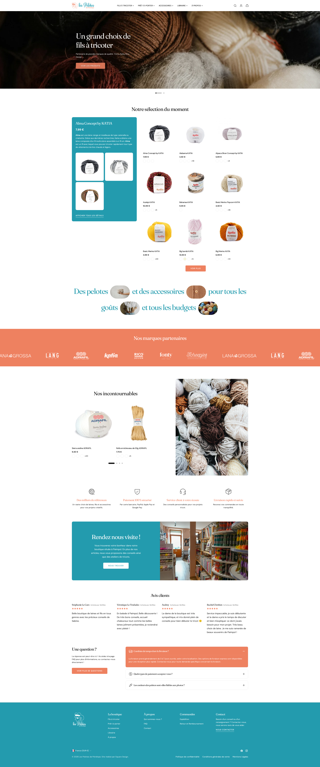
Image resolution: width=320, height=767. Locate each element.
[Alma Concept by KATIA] (159, 133)
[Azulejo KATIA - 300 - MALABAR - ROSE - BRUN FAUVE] (144, 209)
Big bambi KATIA (186, 251)
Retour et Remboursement (192, 723)
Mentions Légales (240, 756)
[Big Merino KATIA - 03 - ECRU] (221, 258)
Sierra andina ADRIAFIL (81, 448)
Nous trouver (116, 565)
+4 (229, 161)
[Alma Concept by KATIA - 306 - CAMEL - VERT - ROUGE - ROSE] (148, 160)
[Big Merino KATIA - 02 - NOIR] (217, 258)
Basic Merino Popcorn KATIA (228, 202)
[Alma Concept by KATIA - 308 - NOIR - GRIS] (152, 160)
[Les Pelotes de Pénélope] (32, 356)
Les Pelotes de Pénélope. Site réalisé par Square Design (103, 756)
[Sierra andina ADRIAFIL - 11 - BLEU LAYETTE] (82, 456)
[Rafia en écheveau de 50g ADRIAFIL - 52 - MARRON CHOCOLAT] (118, 456)
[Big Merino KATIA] (232, 231)
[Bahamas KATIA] (195, 182)
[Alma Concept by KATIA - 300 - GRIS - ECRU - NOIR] (144, 160)
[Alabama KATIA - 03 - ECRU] (188, 160)
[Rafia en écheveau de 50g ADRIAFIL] (137, 423)
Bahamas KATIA (186, 202)
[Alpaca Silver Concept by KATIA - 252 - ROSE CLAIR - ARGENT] (221, 160)
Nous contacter (225, 729)
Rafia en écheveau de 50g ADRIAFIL (131, 448)
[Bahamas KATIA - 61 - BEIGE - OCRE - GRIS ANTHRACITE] (180, 209)
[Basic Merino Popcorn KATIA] (232, 182)
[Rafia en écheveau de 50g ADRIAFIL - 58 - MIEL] (122, 456)
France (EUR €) (82, 750)
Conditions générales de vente (216, 756)
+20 (86, 456)
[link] (120, 292)
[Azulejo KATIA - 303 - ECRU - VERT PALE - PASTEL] (148, 209)
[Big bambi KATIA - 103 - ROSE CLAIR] (188, 258)
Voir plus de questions (89, 671)
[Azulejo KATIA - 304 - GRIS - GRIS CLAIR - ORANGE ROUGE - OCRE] (152, 209)
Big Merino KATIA (223, 251)
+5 (156, 210)
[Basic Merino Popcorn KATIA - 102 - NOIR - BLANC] (225, 209)
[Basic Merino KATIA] (159, 231)
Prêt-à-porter (114, 723)
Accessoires (113, 728)
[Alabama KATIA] (195, 133)
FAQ (145, 723)
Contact (147, 728)
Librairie (111, 732)
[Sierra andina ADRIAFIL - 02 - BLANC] (73, 456)
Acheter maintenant (92, 65)
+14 (229, 259)
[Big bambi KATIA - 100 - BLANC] (180, 258)
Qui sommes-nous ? (153, 719)
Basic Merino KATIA (151, 251)
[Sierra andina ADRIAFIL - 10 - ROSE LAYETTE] (77, 456)
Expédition (184, 719)
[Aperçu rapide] (172, 123)
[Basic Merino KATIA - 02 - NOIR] (144, 258)
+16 (229, 210)
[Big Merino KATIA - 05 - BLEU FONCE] (225, 258)
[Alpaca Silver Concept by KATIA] (232, 133)
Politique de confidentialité (187, 756)
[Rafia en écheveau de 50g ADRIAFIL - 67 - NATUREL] (126, 456)
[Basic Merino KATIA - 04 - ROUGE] (152, 258)
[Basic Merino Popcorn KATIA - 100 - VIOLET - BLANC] (217, 209)
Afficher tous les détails (90, 215)
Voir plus (195, 268)
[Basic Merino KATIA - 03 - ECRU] (148, 258)
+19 (192, 161)
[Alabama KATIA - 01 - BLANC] (180, 160)
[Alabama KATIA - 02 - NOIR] (184, 160)
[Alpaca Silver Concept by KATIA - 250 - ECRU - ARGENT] (217, 160)
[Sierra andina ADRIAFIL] (93, 423)
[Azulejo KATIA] (159, 182)
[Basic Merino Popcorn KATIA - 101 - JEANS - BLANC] (221, 209)
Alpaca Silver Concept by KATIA (229, 153)
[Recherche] (235, 5)
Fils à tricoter (114, 719)
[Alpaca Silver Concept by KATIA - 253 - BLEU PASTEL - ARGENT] (225, 160)
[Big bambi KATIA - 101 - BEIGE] (184, 258)
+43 (156, 259)
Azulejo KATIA (149, 202)
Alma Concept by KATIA (153, 153)
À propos (112, 737)
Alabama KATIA (186, 153)
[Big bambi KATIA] (195, 231)
